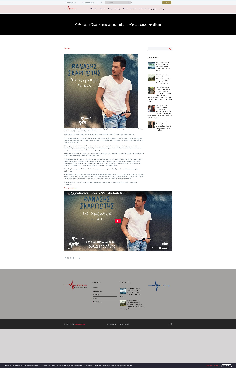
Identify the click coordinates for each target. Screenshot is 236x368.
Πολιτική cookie (124, 324)
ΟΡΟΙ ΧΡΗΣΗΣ (111, 324)
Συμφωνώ (226, 365)
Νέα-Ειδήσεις (97, 302)
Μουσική (133, 9)
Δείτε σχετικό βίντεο (70, 188)
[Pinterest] (71, 258)
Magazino (93, 9)
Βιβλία (125, 9)
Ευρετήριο (162, 9)
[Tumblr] (73, 258)
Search (170, 49)
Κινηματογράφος (114, 9)
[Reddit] (79, 258)
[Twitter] (68, 258)
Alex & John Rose (80, 324)
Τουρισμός (152, 9)
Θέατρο (102, 9)
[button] (129, 2)
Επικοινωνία (167, 2)
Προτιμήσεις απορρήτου (212, 365)
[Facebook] (101, 2)
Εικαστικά (142, 9)
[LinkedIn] (76, 258)
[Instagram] (171, 324)
